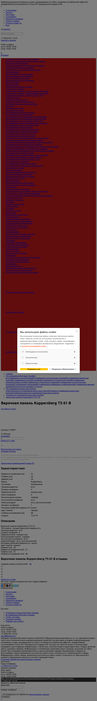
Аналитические (31, 357)
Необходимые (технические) (37, 352)
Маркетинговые (32, 363)
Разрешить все (34, 369)
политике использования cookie (33, 346)
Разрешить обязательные (63, 369)
